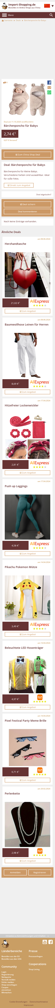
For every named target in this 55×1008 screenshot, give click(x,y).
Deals (18, 20)
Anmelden (15, 872)
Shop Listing (34, 969)
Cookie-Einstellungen (18, 1001)
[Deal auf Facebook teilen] (49, 82)
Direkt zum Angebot (20, 185)
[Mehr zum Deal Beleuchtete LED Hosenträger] (27, 674)
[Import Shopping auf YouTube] (45, 943)
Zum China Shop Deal (29, 154)
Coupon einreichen (6, 988)
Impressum (28, 1005)
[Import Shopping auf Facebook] (50, 943)
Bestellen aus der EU (11, 956)
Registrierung (8, 974)
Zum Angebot (29, 311)
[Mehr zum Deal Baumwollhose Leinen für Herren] (27, 355)
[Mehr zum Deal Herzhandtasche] (27, 274)
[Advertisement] (27, 50)
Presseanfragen (36, 956)
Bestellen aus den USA (11, 959)
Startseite (8, 20)
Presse (33, 951)
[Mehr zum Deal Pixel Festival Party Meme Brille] (27, 747)
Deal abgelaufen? (43, 194)
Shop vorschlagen (9, 985)
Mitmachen (7, 992)
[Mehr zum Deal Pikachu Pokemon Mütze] (27, 597)
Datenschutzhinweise (39, 1001)
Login (4, 972)
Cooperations (37, 964)
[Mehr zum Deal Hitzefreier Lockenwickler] (27, 436)
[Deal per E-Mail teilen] (49, 87)
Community (9, 966)
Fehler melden (8, 982)
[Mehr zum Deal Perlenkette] (27, 824)
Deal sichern (28, 204)
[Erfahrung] (40, 303)
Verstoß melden (8, 979)
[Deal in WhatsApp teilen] (49, 92)
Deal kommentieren (27, 211)
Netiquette (6, 977)
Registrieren (39, 872)
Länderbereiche (12, 951)
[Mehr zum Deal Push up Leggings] (27, 517)
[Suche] (51, 15)
